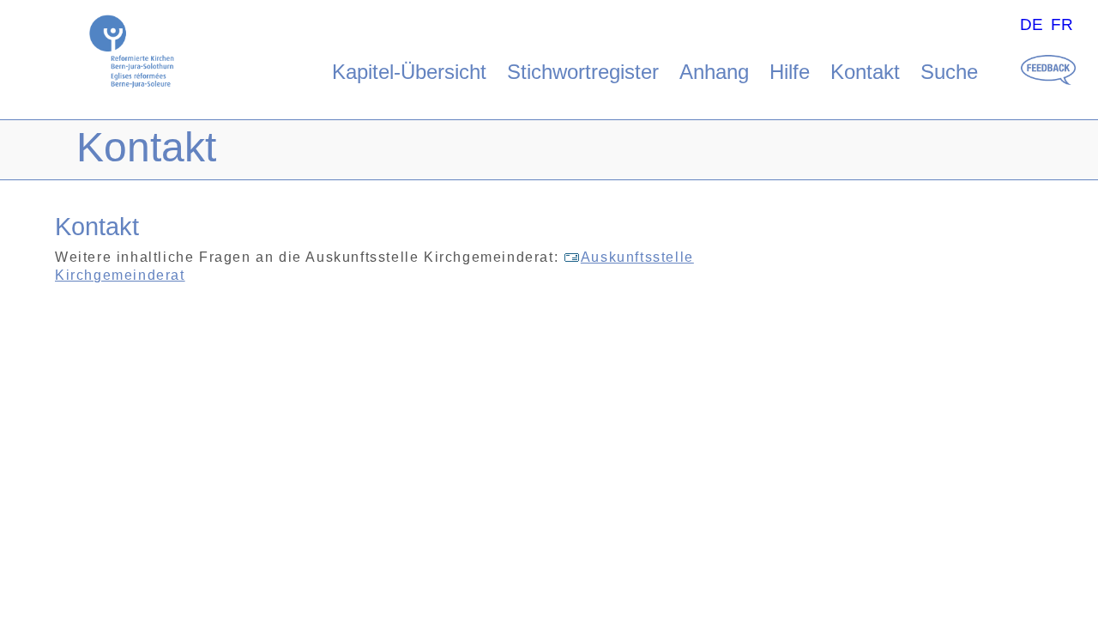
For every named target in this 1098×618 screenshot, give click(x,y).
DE (1031, 24)
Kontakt (865, 71)
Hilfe (789, 71)
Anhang (714, 71)
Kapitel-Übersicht (409, 71)
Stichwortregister (583, 71)
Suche (949, 71)
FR (1062, 24)
